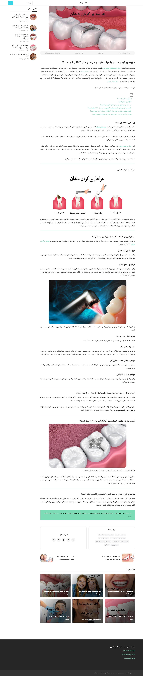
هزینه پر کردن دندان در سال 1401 (103, 541)
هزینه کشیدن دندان (129, 658)
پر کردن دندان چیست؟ (124, 98)
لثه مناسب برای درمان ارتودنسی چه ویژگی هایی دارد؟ (20, 16)
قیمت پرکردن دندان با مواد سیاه (118, 538)
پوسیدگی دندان (101, 127)
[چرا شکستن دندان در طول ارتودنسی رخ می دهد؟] (33, 47)
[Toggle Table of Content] (130, 95)
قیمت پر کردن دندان (120, 535)
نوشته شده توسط (51, 53)
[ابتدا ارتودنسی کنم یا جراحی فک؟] (33, 56)
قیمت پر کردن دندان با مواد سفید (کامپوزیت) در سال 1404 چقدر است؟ (109, 108)
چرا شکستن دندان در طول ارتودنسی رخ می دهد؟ (20, 46)
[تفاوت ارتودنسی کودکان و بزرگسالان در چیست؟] (33, 28)
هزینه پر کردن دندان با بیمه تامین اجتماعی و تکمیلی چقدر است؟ (111, 114)
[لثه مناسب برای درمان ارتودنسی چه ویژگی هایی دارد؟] (33, 17)
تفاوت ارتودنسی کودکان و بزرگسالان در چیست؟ (20, 26)
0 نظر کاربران (78, 53)
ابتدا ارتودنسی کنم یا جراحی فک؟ (19, 55)
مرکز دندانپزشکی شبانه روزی (111, 68)
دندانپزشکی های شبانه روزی (102, 513)
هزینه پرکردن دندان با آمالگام (111, 545)
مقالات (99, 53)
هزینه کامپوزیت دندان (129, 650)
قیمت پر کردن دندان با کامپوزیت (106, 535)
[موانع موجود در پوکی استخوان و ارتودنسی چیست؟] (33, 36)
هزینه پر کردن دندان (103, 538)
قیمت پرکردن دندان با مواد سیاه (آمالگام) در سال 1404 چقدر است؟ (110, 111)
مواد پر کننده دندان (125, 146)
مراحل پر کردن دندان (124, 102)
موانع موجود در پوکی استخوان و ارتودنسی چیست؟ (21, 36)
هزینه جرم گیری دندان (128, 654)
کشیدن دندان (85, 71)
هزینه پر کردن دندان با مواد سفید (120, 541)
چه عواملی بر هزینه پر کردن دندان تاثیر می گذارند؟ (115, 105)
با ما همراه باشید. (112, 81)
